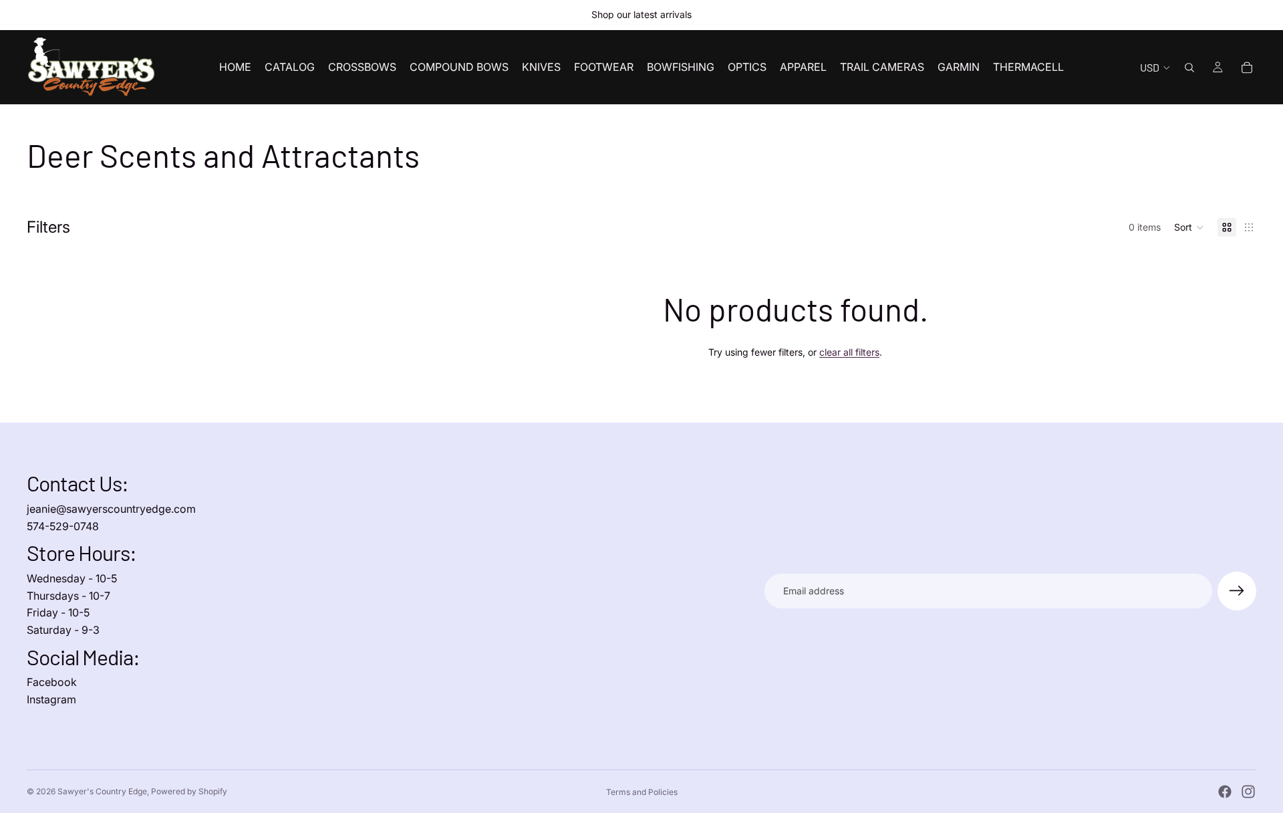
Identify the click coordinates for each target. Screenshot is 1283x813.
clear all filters (849, 352)
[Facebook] (1225, 792)
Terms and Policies (642, 792)
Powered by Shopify (189, 791)
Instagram (51, 699)
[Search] (1189, 67)
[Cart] (1247, 67)
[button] (1189, 227)
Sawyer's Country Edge (102, 791)
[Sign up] (1237, 591)
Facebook (52, 682)
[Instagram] (1248, 792)
